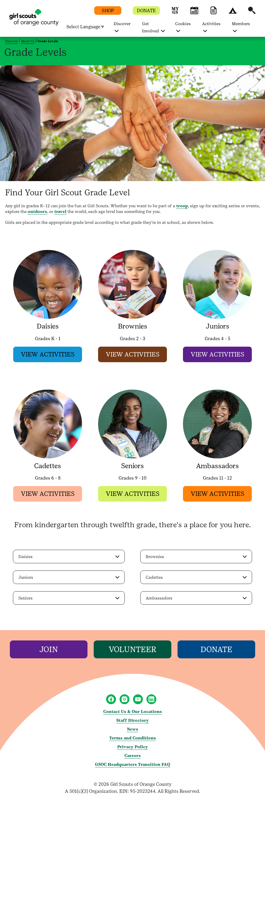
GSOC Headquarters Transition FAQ (132, 764)
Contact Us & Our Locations (132, 711)
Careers (132, 755)
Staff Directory (132, 720)
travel (60, 211)
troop (182, 205)
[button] (175, 12)
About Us (27, 41)
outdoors (37, 211)
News (132, 729)
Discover (11, 41)
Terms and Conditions (132, 738)
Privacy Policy (132, 746)
